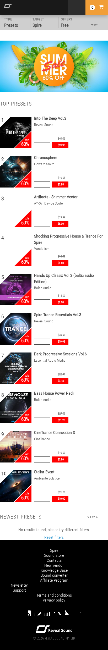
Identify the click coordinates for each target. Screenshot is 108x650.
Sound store (54, 555)
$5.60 (61, 263)
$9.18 (61, 381)
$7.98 (61, 184)
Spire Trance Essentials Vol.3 (57, 314)
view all (94, 517)
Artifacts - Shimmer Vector (56, 196)
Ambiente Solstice (47, 478)
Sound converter (54, 575)
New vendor (54, 565)
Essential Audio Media (50, 360)
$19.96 (61, 145)
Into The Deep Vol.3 (50, 118)
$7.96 (61, 459)
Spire (54, 550)
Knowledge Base (54, 570)
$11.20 (61, 420)
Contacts (54, 560)
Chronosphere (45, 157)
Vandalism (42, 248)
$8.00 (61, 223)
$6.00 (61, 302)
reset (94, 25)
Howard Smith (44, 164)
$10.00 (61, 498)
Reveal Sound (43, 125)
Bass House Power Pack (54, 393)
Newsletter (19, 585)
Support (19, 590)
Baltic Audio (42, 288)
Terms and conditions (54, 595)
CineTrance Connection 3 (54, 432)
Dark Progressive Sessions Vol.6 (60, 353)
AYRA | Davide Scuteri (49, 203)
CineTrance (42, 439)
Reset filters (54, 537)
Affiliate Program (54, 580)
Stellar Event (44, 471)
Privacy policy (54, 600)
